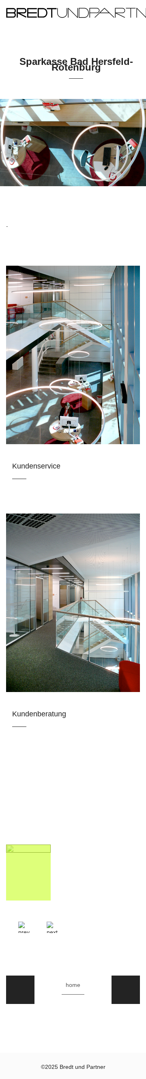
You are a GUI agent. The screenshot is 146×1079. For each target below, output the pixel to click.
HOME (73, 985)
